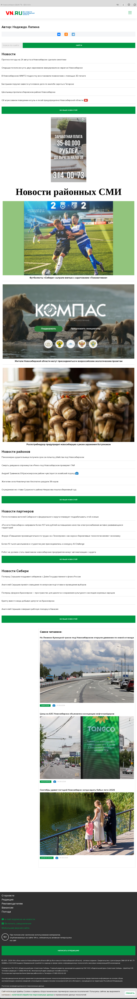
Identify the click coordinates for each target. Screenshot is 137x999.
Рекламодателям (12, 903)
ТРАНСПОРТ (45, 705)
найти (79, 45)
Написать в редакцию (68, 951)
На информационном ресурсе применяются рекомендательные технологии (31, 978)
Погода (6, 911)
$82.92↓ (27, 5)
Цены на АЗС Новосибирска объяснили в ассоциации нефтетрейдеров (77, 713)
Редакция (8, 899)
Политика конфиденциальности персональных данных (23, 986)
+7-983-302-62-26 (59, 973)
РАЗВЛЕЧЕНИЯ (46, 858)
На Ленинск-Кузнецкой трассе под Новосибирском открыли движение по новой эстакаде (87, 637)
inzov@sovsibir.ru (61, 971)
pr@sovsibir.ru (38, 973)
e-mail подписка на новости (20, 919)
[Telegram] (73, 34)
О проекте (8, 895)
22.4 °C (18, 5)
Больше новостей (68, 110)
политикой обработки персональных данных (33, 995)
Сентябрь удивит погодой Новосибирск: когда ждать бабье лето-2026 (77, 790)
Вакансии (7, 907)
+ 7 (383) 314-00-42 (24, 971)
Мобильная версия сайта (15, 927)
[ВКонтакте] (58, 34)
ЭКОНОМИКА (45, 782)
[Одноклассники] (66, 34)
